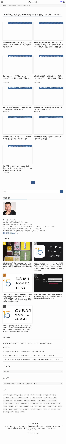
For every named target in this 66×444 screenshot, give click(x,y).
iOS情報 (27, 395)
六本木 (5, 406)
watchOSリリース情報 (36, 398)
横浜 (40, 406)
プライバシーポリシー (31, 428)
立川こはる (26, 409)
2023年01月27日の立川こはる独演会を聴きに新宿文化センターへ (23, 351)
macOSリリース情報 (8, 398)
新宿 (31, 406)
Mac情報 (26, 398)
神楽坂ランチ (17, 409)
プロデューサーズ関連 (49, 403)
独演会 (49, 406)
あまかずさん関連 (7, 400)
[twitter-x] (31, 423)
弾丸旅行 (26, 406)
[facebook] (29, 423)
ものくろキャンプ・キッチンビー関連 (46, 400)
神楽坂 (5, 409)
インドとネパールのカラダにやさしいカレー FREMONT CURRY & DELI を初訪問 (28, 355)
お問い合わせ (57, 426)
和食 (16, 406)
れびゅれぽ (41, 426)
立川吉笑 (33, 409)
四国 (21, 406)
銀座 (59, 409)
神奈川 (60, 406)
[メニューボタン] (2, 2)
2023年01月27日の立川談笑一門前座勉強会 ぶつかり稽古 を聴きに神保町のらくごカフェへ (31, 359)
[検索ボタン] (64, 2)
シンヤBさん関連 (7, 403)
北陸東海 (11, 406)
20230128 (6, 347)
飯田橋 (17, 412)
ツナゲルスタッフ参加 (36, 403)
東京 (36, 406)
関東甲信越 (6, 412)
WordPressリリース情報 (50, 398)
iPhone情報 (53, 395)
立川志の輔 (46, 409)
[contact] (37, 423)
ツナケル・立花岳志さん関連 (21, 403)
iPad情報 (45, 395)
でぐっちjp (33, 2)
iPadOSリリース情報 (36, 395)
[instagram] (33, 423)
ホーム (6, 426)
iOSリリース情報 (18, 395)
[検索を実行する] (61, 191)
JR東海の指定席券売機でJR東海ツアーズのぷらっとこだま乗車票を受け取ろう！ (28, 343)
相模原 (54, 406)
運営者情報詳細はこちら (10, 233)
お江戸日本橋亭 (18, 400)
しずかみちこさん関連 (29, 400)
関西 (12, 412)
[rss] (35, 423)
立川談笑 (53, 409)
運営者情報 (34, 426)
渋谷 (44, 406)
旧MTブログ (25, 426)
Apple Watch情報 (7, 395)
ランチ (58, 403)
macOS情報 (19, 398)
